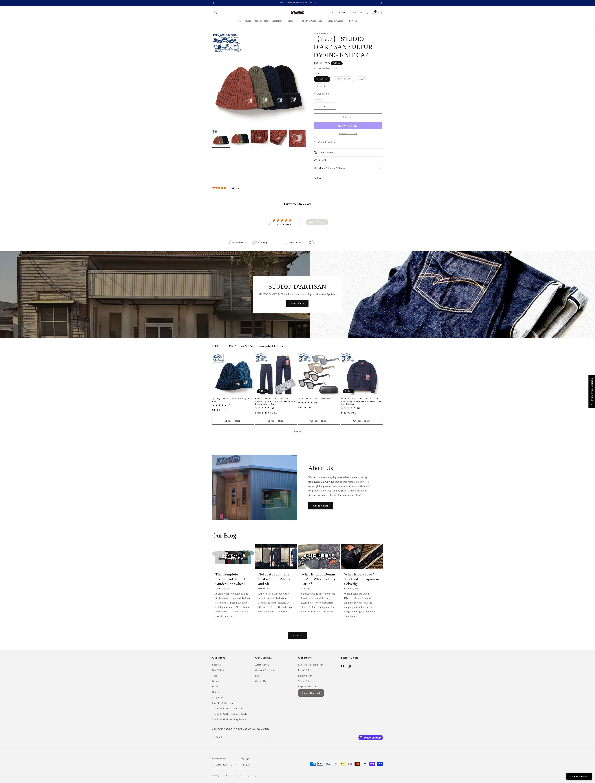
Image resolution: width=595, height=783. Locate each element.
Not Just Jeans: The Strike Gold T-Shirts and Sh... (274, 579)
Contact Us (260, 681)
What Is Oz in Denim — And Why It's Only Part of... (318, 579)
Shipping (317, 68)
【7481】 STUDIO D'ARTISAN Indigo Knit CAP (232, 400)
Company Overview (264, 670)
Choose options (233, 421)
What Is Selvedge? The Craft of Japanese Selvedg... (361, 579)
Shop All (216, 665)
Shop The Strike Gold (223, 703)
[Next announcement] (381, 3)
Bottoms (216, 681)
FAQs (257, 676)
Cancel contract (579, 776)
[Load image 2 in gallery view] (240, 138)
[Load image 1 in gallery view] (221, 138)
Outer (215, 687)
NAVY (363, 80)
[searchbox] (240, 242)
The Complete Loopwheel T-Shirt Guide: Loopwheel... (231, 579)
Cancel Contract (311, 693)
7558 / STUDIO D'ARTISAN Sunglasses (316, 399)
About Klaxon (321, 505)
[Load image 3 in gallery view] (259, 138)
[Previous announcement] (213, 3)
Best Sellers (218, 670)
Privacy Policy (305, 676)
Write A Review (317, 222)
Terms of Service (306, 681)
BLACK (322, 87)
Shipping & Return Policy (310, 665)
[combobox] (271, 242)
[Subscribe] (264, 737)
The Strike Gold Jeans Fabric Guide (229, 714)
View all (297, 431)
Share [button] (320, 178)
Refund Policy (305, 670)
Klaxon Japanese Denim (229, 776)
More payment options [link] (348, 133)
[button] (215, 12)
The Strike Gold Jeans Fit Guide (228, 708)
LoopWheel (217, 698)
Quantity (318, 100)
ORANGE (323, 80)
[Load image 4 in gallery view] (278, 138)
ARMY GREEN (344, 80)
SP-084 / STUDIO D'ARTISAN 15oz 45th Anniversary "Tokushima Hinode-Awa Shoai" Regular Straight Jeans (276, 401)
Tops (214, 676)
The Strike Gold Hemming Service (229, 719)
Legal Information (307, 687)
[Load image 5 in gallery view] (297, 138)
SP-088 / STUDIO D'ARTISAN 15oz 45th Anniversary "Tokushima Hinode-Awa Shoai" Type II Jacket (361, 401)
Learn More (297, 303)
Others (215, 692)
